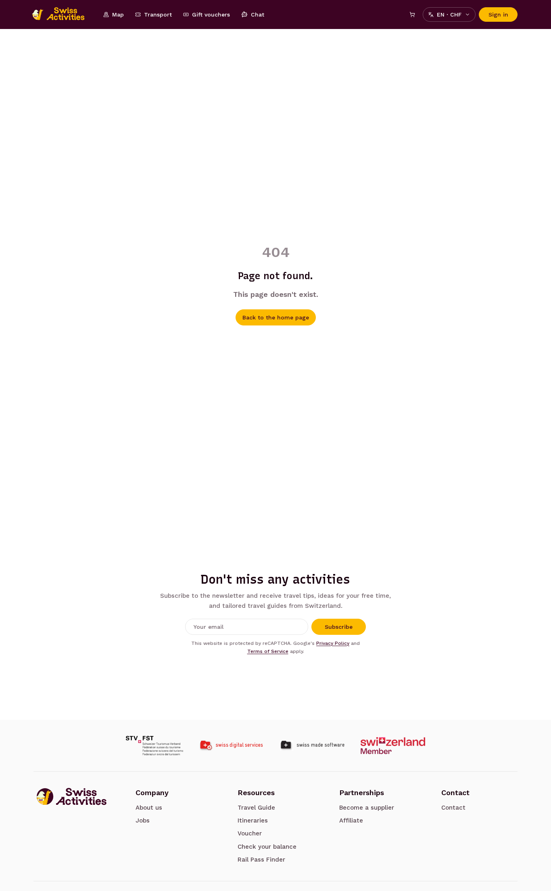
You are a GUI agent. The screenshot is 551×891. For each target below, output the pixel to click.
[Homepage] (62, 14)
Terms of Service (267, 651)
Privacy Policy (332, 643)
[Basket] (412, 14)
